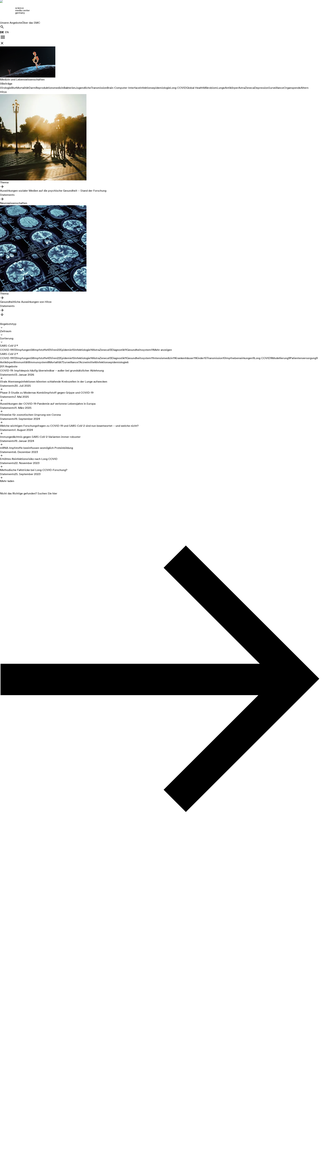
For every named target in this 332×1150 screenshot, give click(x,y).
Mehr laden (7, 481)
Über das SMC (31, 22)
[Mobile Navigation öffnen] (3, 37)
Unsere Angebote (11, 22)
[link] (166, 10)
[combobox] (8, 325)
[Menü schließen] (2, 43)
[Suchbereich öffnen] (2, 27)
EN (7, 32)
